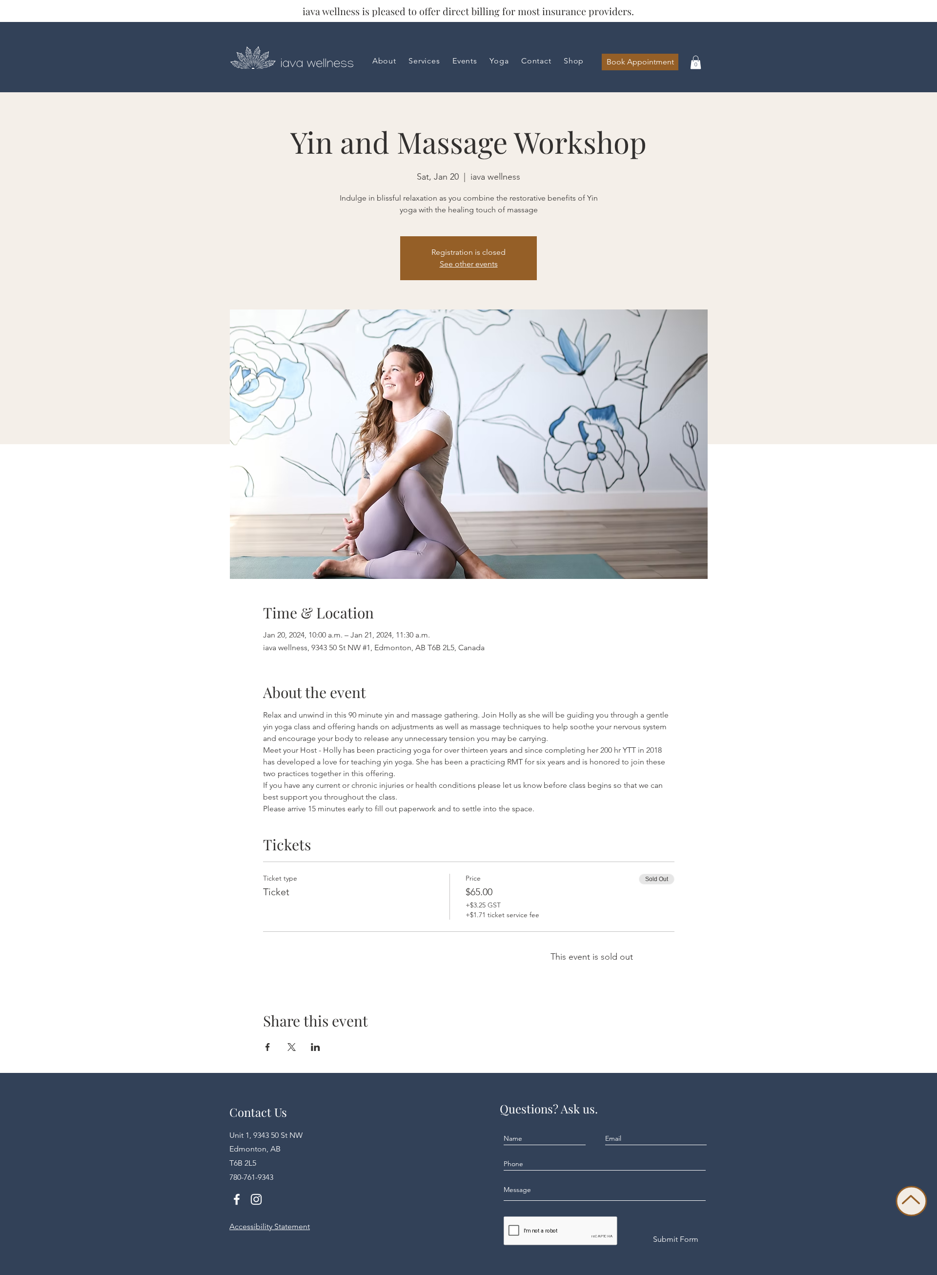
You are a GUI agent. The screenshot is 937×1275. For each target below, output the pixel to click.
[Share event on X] (291, 1047)
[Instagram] (256, 1199)
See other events (469, 263)
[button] (573, 60)
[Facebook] (236, 1199)
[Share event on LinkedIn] (315, 1047)
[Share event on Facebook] (267, 1047)
